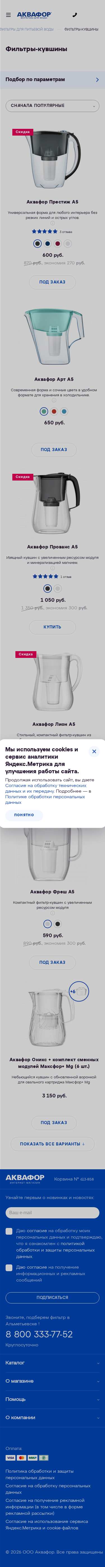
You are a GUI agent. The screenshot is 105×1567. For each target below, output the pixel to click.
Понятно (24, 815)
